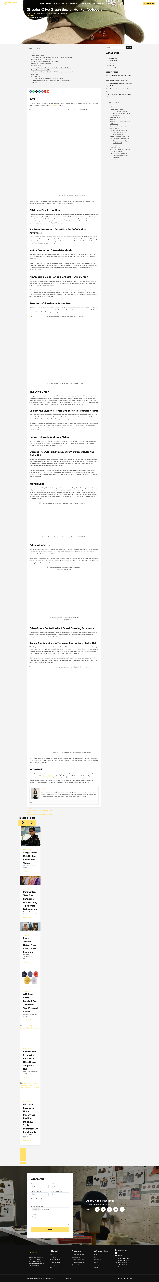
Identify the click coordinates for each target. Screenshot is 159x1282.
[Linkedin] (31, 802)
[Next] (31, 823)
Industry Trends (113, 60)
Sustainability (86, 3)
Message (34, 1214)
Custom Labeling (77, 1265)
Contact (108, 3)
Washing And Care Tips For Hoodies (116, 80)
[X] (36, 91)
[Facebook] (30, 91)
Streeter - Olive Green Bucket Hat (120, 126)
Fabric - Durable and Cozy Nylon (119, 136)
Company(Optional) (57, 1191)
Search (129, 47)
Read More (27, 871)
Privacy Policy (68, 1278)
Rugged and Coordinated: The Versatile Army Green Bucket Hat (51, 80)
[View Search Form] (121, 3)
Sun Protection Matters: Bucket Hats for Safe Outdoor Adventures (52, 57)
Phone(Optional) (36, 1191)
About (52, 1254)
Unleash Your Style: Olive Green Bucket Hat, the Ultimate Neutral (52, 68)
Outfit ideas (111, 65)
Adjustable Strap (36, 76)
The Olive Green (36, 65)
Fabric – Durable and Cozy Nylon (40, 70)
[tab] (23, 1149)
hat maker (54, 105)
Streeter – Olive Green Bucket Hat (41, 63)
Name (33, 1184)
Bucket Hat (64, 303)
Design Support (76, 1257)
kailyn (30, 17)
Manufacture (97, 1259)
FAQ (93, 3)
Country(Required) (37, 1199)
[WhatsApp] (33, 91)
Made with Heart (55, 1259)
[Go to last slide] (22, 823)
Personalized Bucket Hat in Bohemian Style (39, 809)
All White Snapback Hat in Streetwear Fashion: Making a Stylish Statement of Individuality (30, 1118)
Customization (112, 56)
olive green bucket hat (49, 776)
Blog (94, 1257)
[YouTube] (124, 1278)
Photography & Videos (78, 1262)
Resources (96, 1265)
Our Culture (53, 1257)
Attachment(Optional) (37, 1206)
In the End (34, 82)
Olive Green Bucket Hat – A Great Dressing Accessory (47, 78)
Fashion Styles (112, 58)
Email (53, 1184)
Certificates (53, 1265)
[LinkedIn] (39, 91)
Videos (95, 1262)
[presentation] (30, 836)
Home (42, 3)
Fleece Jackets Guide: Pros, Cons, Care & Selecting (30, 945)
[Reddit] (48, 91)
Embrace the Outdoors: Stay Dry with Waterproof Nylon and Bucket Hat (54, 72)
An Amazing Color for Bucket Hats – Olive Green (45, 61)
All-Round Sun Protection (38, 55)
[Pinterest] (45, 91)
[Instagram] (131, 1278)
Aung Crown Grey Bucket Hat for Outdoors (39, 813)
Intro (32, 53)
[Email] (42, 91)
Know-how (30, 15)
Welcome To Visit (55, 1262)
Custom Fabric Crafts (78, 1259)
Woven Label (35, 74)
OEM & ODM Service (78, 1254)
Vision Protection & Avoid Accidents (41, 59)
